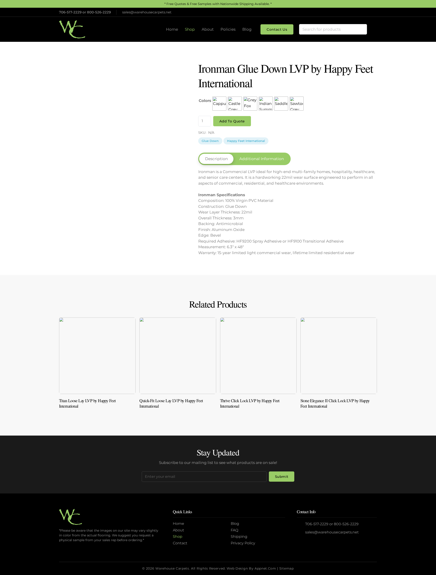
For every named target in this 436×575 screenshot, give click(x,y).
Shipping (239, 536)
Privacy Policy (243, 543)
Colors (205, 100)
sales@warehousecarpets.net (332, 532)
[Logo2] (72, 29)
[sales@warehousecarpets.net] (301, 532)
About (178, 530)
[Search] (362, 29)
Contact (180, 543)
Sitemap (286, 568)
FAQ (234, 530)
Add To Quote (232, 121)
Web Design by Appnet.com (251, 568)
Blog (235, 523)
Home (178, 523)
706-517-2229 (70, 12)
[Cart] (372, 29)
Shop (177, 536)
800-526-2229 (99, 12)
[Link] (97, 364)
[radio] (219, 103)
